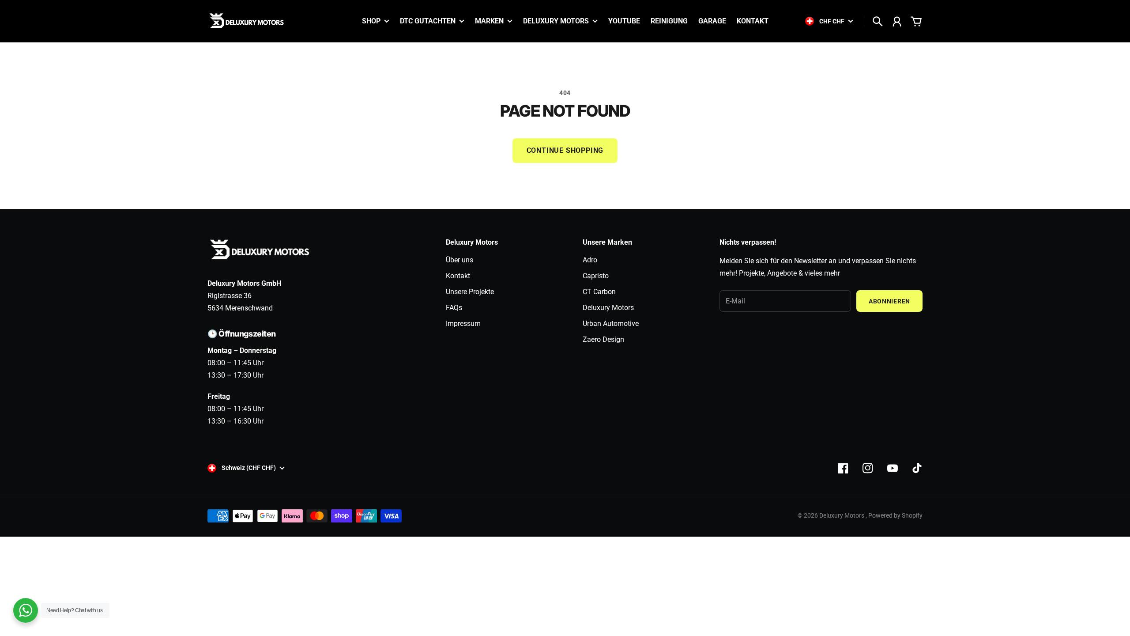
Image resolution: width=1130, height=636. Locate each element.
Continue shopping (565, 150)
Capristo (596, 276)
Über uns (459, 260)
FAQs (454, 307)
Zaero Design (603, 339)
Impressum (463, 323)
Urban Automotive (611, 323)
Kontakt (458, 276)
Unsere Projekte (470, 292)
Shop (371, 21)
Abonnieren (889, 301)
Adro (590, 260)
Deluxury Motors (608, 307)
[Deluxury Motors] (247, 21)
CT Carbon (599, 292)
